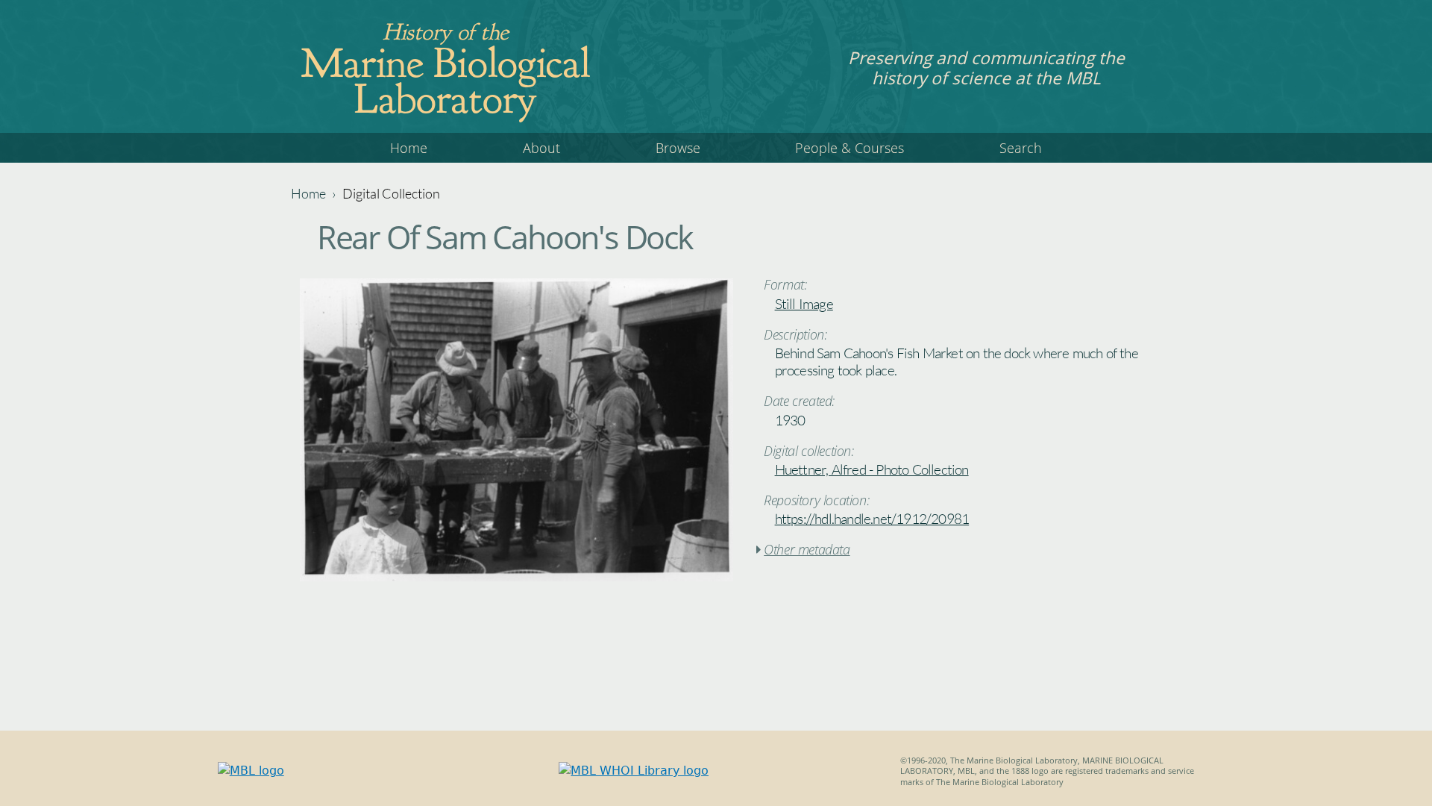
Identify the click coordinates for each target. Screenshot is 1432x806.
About (541, 148)
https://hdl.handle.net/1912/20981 (872, 519)
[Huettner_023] (516, 577)
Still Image (804, 304)
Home (408, 148)
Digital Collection (391, 193)
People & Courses (849, 148)
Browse (678, 148)
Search (1020, 148)
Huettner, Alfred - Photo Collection (872, 469)
